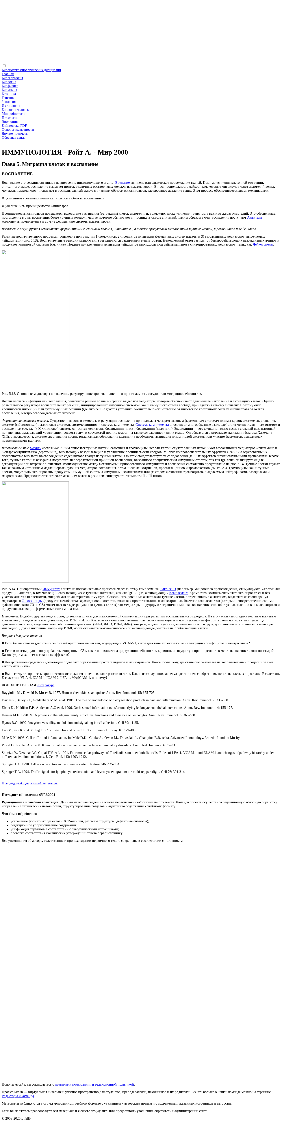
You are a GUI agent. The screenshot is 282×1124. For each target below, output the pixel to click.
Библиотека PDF (14, 125)
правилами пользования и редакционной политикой (94, 1084)
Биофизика (10, 86)
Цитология (10, 117)
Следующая (49, 783)
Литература (45, 685)
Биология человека (16, 110)
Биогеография (12, 78)
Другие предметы (15, 133)
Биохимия (9, 90)
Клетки (35, 448)
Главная (8, 74)
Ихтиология (11, 106)
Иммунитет (51, 589)
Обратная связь (13, 137)
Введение (122, 182)
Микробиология (14, 113)
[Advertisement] (134, 33)
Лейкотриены (263, 244)
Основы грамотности (18, 129)
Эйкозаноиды (32, 601)
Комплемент (178, 593)
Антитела (254, 217)
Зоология (9, 102)
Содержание (30, 783)
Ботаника (9, 94)
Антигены (168, 589)
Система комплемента (152, 424)
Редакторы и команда (18, 1096)
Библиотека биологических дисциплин (31, 70)
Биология (9, 82)
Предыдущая (11, 783)
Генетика (8, 98)
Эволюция (10, 121)
